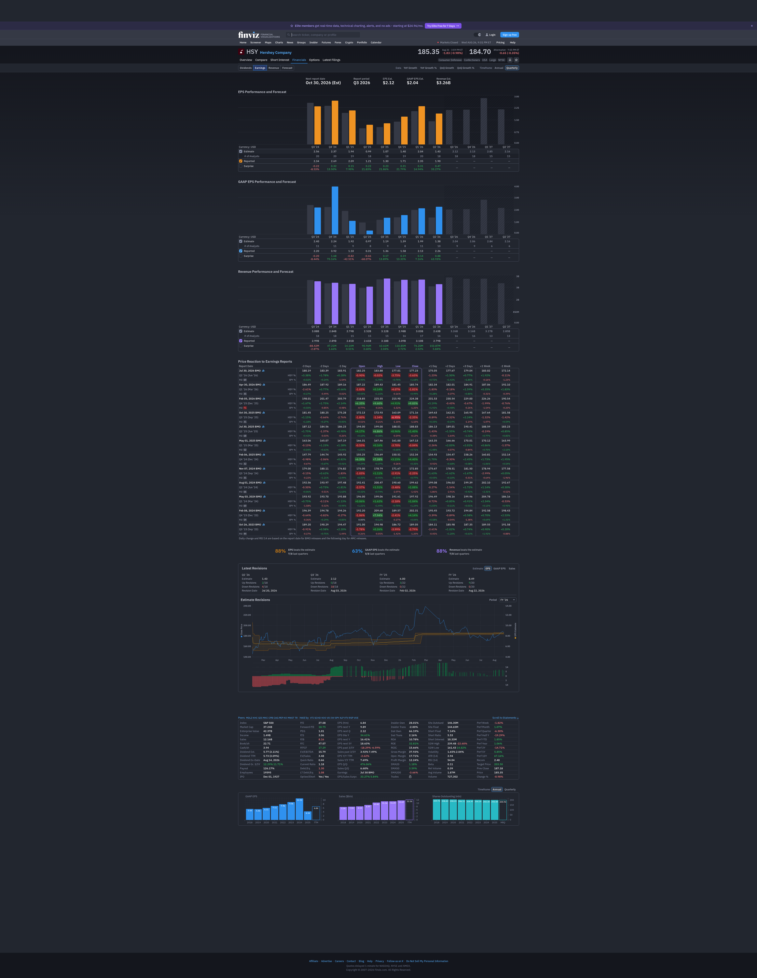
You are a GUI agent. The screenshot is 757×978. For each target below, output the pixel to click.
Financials (299, 60)
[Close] (752, 26)
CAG (276, 717)
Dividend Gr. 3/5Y (250, 764)
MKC (265, 717)
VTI (312, 717)
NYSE (501, 59)
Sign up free (510, 34)
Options (314, 60)
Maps (268, 42)
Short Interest (279, 60)
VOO (323, 717)
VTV (346, 717)
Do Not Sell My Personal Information (427, 961)
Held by (304, 717)
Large (492, 59)
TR (296, 717)
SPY (337, 717)
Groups (301, 42)
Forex (338, 42)
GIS (260, 717)
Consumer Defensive (450, 59)
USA (484, 59)
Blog (361, 961)
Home (243, 42)
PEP (281, 717)
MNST (291, 717)
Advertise (326, 961)
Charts (279, 42)
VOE (356, 717)
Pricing (500, 42)
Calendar (376, 42)
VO (328, 717)
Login (492, 34)
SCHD (317, 717)
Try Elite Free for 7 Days (441, 25)
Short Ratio (434, 735)
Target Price (484, 764)
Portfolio (362, 42)
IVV (332, 717)
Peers (241, 717)
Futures (326, 42)
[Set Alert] (510, 60)
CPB (270, 717)
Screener (255, 42)
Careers (339, 961)
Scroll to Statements (504, 717)
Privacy (380, 961)
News (290, 42)
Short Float (434, 731)
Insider (314, 42)
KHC (255, 717)
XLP (342, 717)
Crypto (349, 42)
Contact (351, 961)
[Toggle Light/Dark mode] (478, 35)
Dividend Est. (247, 751)
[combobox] (322, 35)
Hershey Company (276, 52)
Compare (261, 60)
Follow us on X (395, 961)
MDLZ (249, 717)
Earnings (342, 772)
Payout (244, 768)
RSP (351, 717)
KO (285, 717)
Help (513, 42)
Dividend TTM (247, 755)
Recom (481, 760)
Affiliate (313, 961)
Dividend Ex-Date (250, 760)
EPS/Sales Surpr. (347, 776)
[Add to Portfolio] (516, 60)
